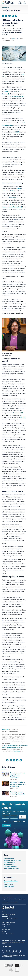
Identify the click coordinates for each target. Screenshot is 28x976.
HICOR (17, 132)
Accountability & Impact (8, 914)
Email (13, 16)
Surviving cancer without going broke (17, 793)
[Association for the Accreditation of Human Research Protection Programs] (11, 970)
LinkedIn (6, 16)
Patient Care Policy (6, 929)
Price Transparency (6, 926)
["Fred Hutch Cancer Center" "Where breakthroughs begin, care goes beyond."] (8, 2)
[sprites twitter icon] (6, 951)
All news (4, 769)
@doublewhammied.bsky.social (11, 747)
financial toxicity (17, 96)
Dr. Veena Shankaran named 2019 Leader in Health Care (18, 784)
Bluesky (16, 16)
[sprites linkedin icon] (10, 951)
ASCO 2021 (15, 868)
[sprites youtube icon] (13, 951)
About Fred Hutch (9, 886)
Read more (5, 729)
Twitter (9, 16)
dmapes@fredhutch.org (10, 745)
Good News (7, 858)
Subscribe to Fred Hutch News (10, 918)
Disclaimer (4, 931)
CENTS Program (13, 204)
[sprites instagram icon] (17, 951)
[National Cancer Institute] (8, 965)
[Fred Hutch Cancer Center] (8, 907)
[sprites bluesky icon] (20, 951)
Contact (4, 911)
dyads (16, 219)
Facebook (3, 16)
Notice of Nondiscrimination (8, 933)
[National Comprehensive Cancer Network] (19, 965)
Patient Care (16, 751)
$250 (14, 817)
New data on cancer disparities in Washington (17, 775)
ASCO (22, 417)
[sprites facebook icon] (3, 951)
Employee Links (6, 916)
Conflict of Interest (6, 924)
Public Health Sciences (10, 866)
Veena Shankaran (9, 864)
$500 (5, 817)
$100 (22, 817)
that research (17, 413)
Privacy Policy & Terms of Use (8, 922)
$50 (5, 821)
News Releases (8, 882)
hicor (12, 858)
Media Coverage (8, 884)
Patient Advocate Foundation (11, 207)
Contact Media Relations (11, 881)
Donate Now (6, 825)
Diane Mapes (15, 38)
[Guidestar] (17, 970)
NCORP (11, 198)
